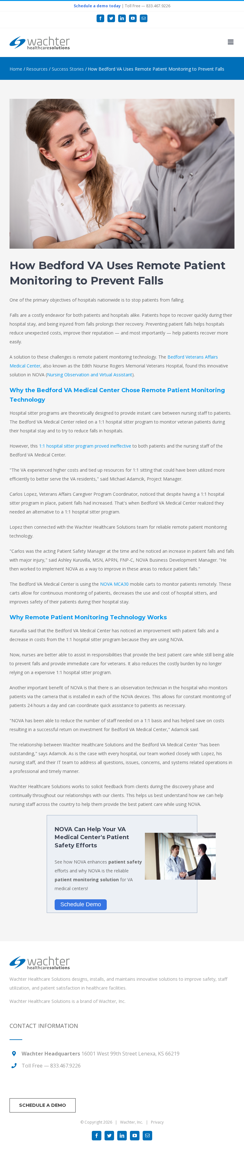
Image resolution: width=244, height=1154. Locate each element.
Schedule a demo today (97, 6)
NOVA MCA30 (114, 584)
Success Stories (68, 69)
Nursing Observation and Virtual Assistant (89, 375)
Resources (37, 69)
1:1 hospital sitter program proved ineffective (85, 446)
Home (16, 69)
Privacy (157, 1122)
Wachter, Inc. (112, 1001)
